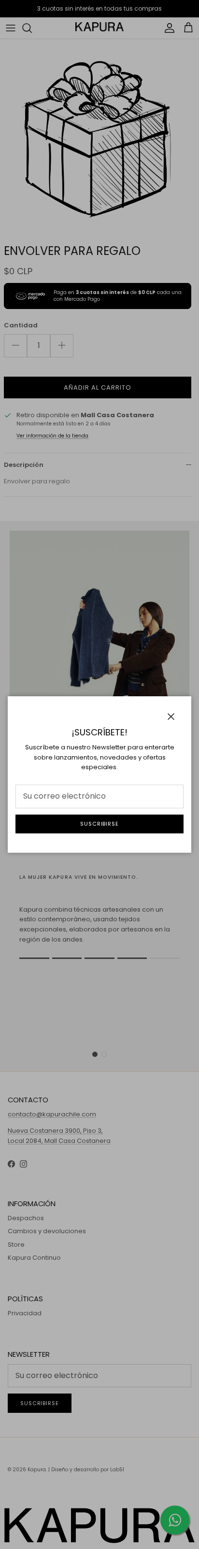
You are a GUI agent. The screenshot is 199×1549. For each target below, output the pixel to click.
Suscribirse (99, 824)
